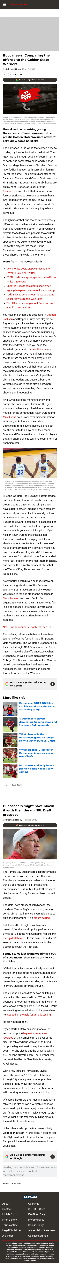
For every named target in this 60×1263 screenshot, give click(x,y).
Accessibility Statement (42, 1230)
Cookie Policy (36, 1225)
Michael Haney (14, 820)
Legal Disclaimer (12, 1230)
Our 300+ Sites (36, 1209)
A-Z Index (7, 1235)
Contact (7, 1209)
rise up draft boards (14, 938)
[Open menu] (4, 4)
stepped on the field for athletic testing (28, 1014)
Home (6, 785)
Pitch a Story (9, 1219)
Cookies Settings (38, 1235)
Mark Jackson (11, 598)
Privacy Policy (36, 1219)
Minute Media (17, 1243)
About (5, 1203)
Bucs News (17, 785)
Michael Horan (14, 69)
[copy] (21, 74)
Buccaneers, (10, 191)
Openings (33, 1203)
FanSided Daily (36, 1214)
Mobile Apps (9, 1214)
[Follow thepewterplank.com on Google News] (52, 684)
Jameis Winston (37, 349)
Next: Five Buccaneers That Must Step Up (27, 627)
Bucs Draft (16, 1183)
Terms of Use (10, 1225)
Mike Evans (9, 417)
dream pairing (42, 917)
